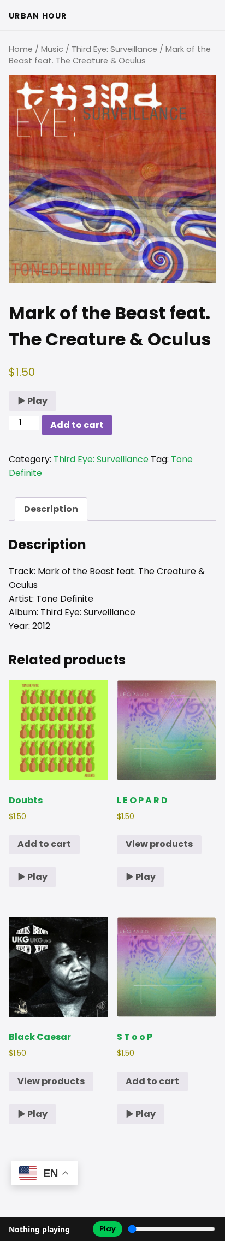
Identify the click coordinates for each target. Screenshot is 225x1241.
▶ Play (32, 401)
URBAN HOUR (38, 15)
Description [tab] (51, 509)
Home (21, 49)
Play (107, 1229)
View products (159, 844)
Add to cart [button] (44, 844)
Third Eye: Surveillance (114, 49)
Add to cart (77, 425)
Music (52, 49)
